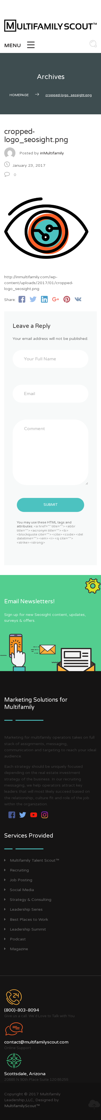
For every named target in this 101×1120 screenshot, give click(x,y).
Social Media (22, 889)
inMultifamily (52, 153)
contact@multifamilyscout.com (36, 1042)
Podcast (18, 939)
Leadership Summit (28, 929)
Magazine (19, 949)
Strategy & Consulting (30, 899)
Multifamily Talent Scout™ (34, 860)
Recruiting (19, 870)
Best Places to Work (29, 919)
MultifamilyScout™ (22, 1105)
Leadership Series (26, 909)
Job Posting (21, 880)
